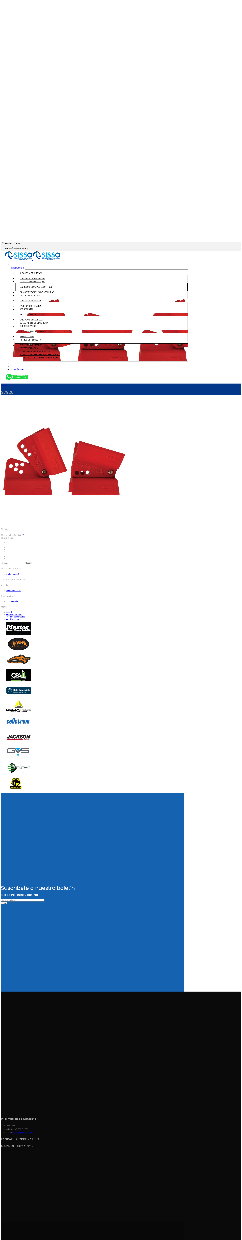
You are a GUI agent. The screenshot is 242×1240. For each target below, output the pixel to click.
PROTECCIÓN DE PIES (29, 314)
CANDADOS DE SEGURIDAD (32, 278)
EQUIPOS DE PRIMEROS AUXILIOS (35, 351)
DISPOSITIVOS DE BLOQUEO (32, 281)
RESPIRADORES (27, 336)
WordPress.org (12, 619)
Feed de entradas (14, 614)
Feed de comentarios (15, 617)
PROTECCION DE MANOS (31, 345)
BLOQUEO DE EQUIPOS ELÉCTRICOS (36, 287)
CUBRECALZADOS (28, 326)
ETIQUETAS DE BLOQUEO (31, 295)
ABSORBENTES (27, 309)
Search (28, 563)
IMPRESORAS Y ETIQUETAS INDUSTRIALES (39, 358)
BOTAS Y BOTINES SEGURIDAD (34, 323)
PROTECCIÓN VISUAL (29, 348)
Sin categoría (12, 601)
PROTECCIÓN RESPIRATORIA (33, 331)
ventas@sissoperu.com (22, 1133)
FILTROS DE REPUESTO (30, 340)
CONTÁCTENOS (18, 369)
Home (4, 385)
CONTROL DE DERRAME (30, 301)
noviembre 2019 (13, 591)
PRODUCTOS (17, 267)
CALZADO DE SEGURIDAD (31, 320)
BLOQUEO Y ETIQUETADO (31, 273)
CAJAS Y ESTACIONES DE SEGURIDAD (37, 292)
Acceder (9, 612)
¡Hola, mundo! (12, 574)
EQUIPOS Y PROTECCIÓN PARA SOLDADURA (40, 354)
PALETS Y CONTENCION (30, 306)
